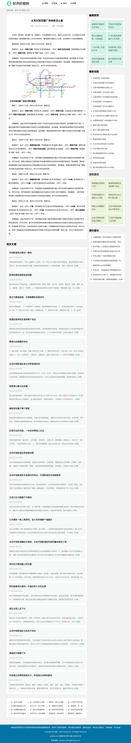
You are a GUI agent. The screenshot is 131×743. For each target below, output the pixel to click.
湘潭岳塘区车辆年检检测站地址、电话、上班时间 (108, 242)
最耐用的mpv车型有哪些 (102, 265)
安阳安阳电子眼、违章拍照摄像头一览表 (107, 279)
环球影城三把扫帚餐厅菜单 (114, 48)
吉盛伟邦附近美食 (99, 163)
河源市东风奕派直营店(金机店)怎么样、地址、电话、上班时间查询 (108, 251)
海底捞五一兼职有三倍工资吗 (78, 713)
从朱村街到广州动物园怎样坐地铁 (105, 97)
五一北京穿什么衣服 (37, 702)
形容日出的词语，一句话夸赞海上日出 (26, 431)
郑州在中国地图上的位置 (20, 564)
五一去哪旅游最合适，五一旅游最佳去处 (25, 710)
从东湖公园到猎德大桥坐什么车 (104, 111)
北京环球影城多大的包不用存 (22, 631)
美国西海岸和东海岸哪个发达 (22, 319)
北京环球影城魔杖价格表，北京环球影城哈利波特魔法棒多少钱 (38, 542)
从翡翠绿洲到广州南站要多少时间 (105, 120)
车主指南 (117, 727)
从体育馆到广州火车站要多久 (103, 106)
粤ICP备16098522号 (73, 736)
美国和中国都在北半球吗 (98, 25)
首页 (16, 10)
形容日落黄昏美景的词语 (98, 60)
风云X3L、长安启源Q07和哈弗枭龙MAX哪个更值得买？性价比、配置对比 (108, 270)
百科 (46, 3)
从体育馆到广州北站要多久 (103, 102)
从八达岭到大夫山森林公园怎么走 (105, 116)
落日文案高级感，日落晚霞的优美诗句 (26, 297)
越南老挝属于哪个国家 (19, 408)
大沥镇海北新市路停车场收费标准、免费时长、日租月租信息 (108, 261)
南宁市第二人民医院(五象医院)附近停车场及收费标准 (108, 246)
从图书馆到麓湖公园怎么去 (103, 87)
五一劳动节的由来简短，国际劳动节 (43, 710)
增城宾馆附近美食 (99, 139)
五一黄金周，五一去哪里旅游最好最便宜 (82, 706)
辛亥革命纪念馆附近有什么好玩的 (105, 134)
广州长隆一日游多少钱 (98, 48)
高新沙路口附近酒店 (100, 125)
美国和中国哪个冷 (17, 653)
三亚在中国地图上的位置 (114, 219)
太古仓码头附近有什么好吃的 (103, 144)
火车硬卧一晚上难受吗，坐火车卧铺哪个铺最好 (30, 520)
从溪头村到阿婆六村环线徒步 (103, 83)
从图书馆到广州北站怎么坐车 (103, 92)
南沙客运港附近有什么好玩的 (103, 167)
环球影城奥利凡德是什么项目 (98, 196)
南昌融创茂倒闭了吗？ (98, 184)
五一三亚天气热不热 (75, 702)
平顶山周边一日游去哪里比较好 (104, 256)
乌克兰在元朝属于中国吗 (20, 497)
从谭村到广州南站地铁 (101, 78)
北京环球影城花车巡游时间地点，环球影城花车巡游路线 (34, 475)
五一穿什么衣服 (16, 702)
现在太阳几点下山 (17, 609)
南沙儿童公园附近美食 (101, 130)
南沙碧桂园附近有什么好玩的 (103, 153)
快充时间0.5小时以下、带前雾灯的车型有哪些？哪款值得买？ (108, 275)
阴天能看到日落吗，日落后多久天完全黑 (27, 586)
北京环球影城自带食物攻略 (21, 453)
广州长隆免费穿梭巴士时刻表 (114, 37)
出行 (65, 3)
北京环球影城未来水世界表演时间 (24, 364)
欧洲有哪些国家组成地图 (20, 275)
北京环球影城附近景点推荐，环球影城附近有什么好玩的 (98, 219)
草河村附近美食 (98, 158)
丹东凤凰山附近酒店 (100, 148)
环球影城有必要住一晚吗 (20, 253)
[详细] (76, 266)
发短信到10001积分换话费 (114, 196)
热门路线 (22, 10)
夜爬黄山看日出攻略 (18, 386)
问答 (74, 3)
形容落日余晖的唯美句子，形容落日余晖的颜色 (30, 675)
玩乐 (55, 3)
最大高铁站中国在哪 (114, 60)
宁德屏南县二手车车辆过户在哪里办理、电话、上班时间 (108, 237)
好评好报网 (21, 3)
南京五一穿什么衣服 (56, 702)
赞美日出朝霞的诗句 (18, 342)
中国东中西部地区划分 (114, 25)
